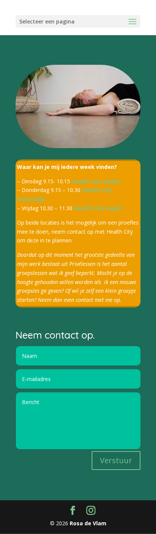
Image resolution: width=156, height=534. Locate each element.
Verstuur (116, 460)
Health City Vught (96, 181)
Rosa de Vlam (87, 523)
